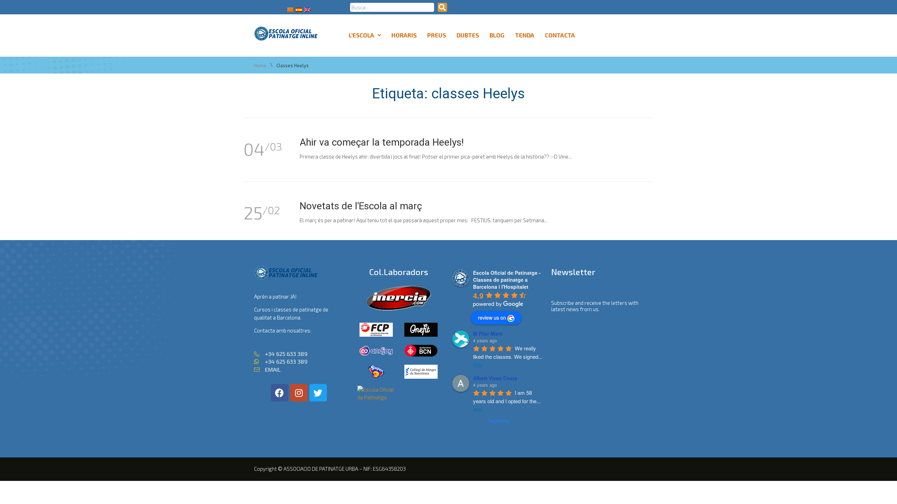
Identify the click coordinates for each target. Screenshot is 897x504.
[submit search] (442, 7)
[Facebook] (279, 392)
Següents (498, 420)
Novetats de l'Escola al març (361, 206)
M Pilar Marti (487, 333)
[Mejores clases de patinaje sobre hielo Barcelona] (376, 397)
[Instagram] (299, 392)
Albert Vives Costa (495, 378)
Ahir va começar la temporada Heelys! (382, 142)
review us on (492, 317)
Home (260, 65)
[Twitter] (318, 392)
